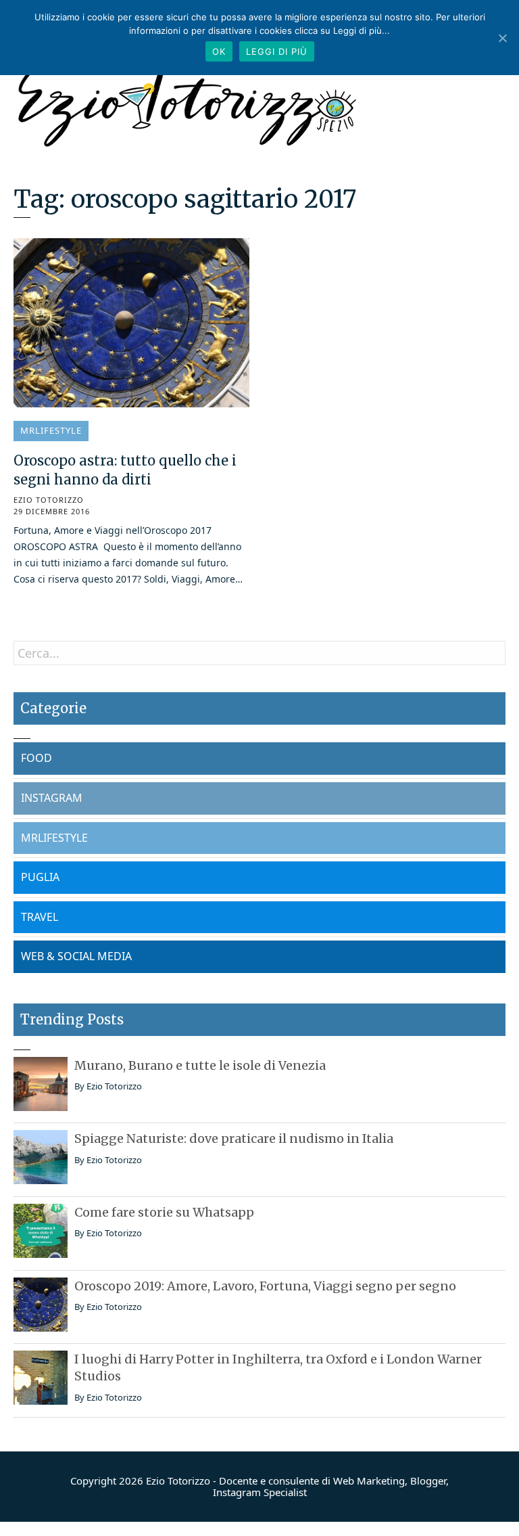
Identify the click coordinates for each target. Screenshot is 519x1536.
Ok (219, 51)
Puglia (40, 876)
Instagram (51, 797)
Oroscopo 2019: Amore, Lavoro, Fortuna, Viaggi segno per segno (265, 1286)
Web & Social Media (76, 956)
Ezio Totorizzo (49, 500)
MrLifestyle (51, 430)
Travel (39, 916)
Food (36, 757)
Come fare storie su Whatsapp (164, 1212)
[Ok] (502, 38)
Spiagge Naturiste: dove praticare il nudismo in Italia (233, 1138)
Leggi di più (276, 51)
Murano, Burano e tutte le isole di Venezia (200, 1065)
